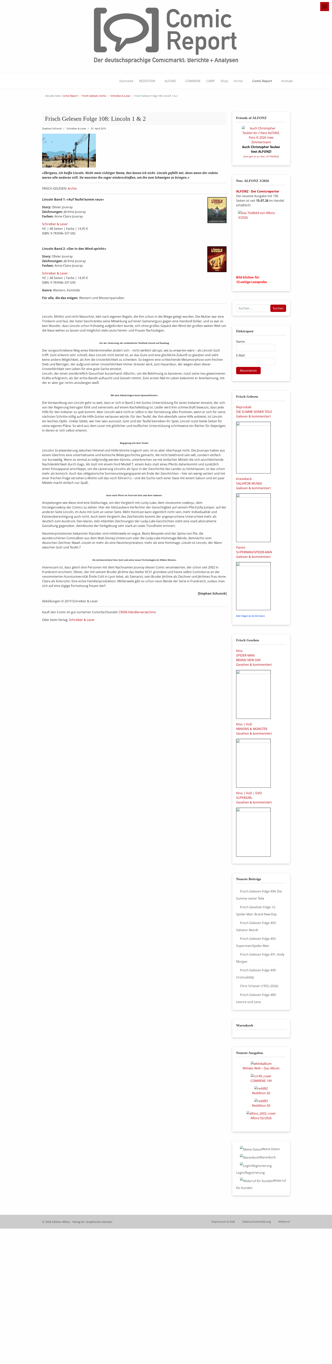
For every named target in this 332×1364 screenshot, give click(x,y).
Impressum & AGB (223, 1221)
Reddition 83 (261, 1105)
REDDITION (147, 81)
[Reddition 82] (261, 1088)
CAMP (210, 81)
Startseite (126, 81)
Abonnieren (248, 370)
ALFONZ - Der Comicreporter (257, 191)
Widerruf (284, 1221)
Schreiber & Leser (55, 224)
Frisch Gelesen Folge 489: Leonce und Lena (256, 998)
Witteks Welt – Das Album (261, 1068)
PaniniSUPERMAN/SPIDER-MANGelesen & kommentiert (254, 552)
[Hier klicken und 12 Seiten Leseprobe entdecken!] (261, 241)
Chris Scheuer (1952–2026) (259, 986)
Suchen (278, 308)
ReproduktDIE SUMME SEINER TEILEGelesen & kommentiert (254, 411)
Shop (224, 81)
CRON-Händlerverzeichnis (137, 612)
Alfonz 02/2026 (261, 1118)
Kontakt (287, 81)
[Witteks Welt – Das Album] (261, 1063)
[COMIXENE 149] (261, 1076)
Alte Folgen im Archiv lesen (250, 616)
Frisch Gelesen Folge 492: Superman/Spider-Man (256, 942)
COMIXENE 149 (261, 1081)
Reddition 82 (261, 1093)
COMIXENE (193, 81)
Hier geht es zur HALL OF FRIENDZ (261, 156)
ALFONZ (170, 81)
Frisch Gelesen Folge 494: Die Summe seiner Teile (259, 895)
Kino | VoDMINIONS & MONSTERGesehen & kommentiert (254, 729)
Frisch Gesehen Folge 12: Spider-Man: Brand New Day (256, 910)
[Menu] (324, 6)
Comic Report (262, 81)
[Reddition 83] (261, 1100)
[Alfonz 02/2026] (261, 1113)
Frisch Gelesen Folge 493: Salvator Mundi (256, 926)
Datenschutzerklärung (256, 1221)
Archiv (238, 81)
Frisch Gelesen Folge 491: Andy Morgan (260, 958)
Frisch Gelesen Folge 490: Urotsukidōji (256, 973)
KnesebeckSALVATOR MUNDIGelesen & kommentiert (253, 483)
